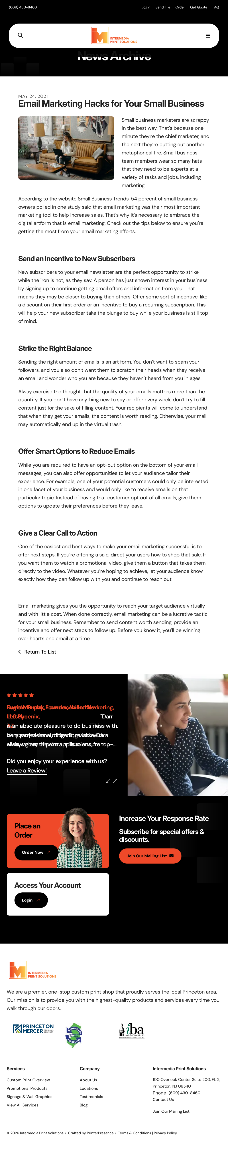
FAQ (215, 7)
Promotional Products (27, 1088)
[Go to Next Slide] (115, 781)
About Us (88, 1080)
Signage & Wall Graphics (29, 1096)
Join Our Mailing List (147, 856)
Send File (162, 7)
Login (146, 7)
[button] (20, 36)
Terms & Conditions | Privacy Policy (147, 1133)
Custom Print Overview (28, 1080)
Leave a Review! (27, 770)
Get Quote (198, 7)
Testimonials (91, 1096)
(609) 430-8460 (23, 7)
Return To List (39, 652)
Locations (89, 1088)
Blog (84, 1105)
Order (180, 7)
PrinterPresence (100, 1133)
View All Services (23, 1105)
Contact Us (163, 1099)
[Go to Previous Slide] (108, 780)
